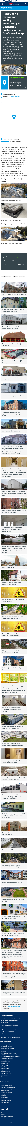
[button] (25, 4)
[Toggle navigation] (2, 4)
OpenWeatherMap (16, 1037)
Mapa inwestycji (6, 8)
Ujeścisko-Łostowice (14, 97)
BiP (3, 1033)
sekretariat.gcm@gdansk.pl (11, 1025)
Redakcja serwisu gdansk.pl (9, 1030)
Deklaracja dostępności (8, 1031)
